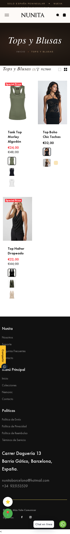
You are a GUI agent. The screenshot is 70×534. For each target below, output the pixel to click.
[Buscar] (58, 15)
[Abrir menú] (7, 15)
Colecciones (9, 385)
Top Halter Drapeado (16, 250)
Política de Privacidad (14, 426)
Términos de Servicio (14, 440)
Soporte (6, 344)
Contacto (7, 358)
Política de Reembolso (15, 433)
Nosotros (7, 337)
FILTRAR (46, 69)
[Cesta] (64, 15)
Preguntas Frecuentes (13, 351)
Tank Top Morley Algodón (15, 137)
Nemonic (7, 392)
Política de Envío (11, 419)
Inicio (20, 52)
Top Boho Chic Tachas (52, 134)
